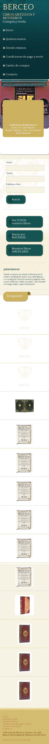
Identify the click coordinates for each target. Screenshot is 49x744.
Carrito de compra (12, 726)
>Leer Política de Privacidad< (17, 740)
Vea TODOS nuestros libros (21, 222)
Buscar (16, 199)
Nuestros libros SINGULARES (21, 250)
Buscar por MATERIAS (19, 236)
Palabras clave (13, 184)
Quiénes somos (10, 719)
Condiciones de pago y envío (17, 724)
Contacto (7, 729)
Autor (9, 162)
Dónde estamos (10, 721)
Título (9, 173)
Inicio (5, 716)
